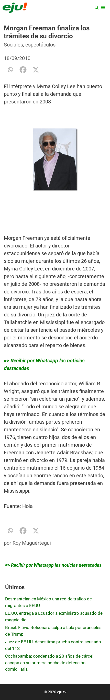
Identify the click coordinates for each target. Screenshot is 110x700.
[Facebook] (23, 69)
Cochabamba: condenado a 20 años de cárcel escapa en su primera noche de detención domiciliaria (49, 663)
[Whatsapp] (10, 69)
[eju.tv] (15, 7)
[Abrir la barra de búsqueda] (96, 7)
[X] (36, 69)
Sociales (13, 45)
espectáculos (40, 45)
